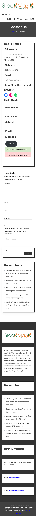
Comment (7, 184)
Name (6, 202)
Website (7, 218)
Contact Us (29, 505)
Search (28, 19)
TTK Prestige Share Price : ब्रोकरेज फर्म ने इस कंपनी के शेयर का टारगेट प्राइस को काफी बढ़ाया (18, 273)
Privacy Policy (20, 505)
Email (6, 210)
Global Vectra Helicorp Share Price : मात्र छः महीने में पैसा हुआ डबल (18, 296)
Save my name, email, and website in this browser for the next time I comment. (17, 231)
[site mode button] (9, 19)
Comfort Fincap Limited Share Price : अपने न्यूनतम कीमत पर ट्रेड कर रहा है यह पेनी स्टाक (18, 305)
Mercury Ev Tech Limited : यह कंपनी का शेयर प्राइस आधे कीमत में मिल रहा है (18, 289)
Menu (7, 14)
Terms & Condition (9, 505)
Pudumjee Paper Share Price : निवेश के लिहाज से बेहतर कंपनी (18, 282)
